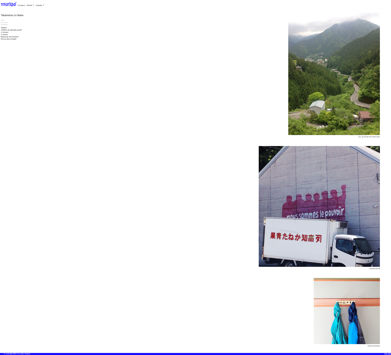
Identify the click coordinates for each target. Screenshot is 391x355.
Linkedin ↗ (40, 5)
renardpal (8, 4)
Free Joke (387, 354)
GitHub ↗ (30, 5)
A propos (21, 5)
